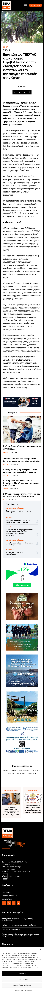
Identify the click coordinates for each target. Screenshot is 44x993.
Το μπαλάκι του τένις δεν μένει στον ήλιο (18, 512)
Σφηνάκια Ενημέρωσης (15, 508)
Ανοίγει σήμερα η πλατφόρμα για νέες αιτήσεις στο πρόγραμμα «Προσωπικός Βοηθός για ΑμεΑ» (20, 935)
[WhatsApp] (29, 92)
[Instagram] (9, 903)
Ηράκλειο (6, 464)
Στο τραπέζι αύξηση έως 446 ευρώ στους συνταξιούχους (18, 521)
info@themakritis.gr (14, 867)
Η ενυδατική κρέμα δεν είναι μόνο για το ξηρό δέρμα (19, 544)
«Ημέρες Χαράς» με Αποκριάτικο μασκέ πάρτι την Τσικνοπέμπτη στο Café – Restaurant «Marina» (32, 809)
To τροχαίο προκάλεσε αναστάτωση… (15, 553)
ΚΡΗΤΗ (6, 47)
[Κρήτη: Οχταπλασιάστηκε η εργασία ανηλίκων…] (22, 429)
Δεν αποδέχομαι (22, 979)
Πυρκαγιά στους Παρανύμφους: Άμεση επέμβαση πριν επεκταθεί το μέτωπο (20, 470)
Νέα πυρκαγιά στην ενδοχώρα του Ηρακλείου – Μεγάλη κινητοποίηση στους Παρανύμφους (21, 483)
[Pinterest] (24, 92)
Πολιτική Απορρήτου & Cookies (23, 990)
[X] (19, 92)
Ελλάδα (9, 517)
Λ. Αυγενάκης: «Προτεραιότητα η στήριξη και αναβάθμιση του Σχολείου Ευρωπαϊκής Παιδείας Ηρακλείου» (11, 812)
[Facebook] (14, 92)
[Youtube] (18, 903)
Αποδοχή (22, 973)
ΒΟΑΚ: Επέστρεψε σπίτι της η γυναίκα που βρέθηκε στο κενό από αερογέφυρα (21, 495)
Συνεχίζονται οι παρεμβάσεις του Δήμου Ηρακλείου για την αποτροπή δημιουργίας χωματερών (19, 533)
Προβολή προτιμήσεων (22, 985)
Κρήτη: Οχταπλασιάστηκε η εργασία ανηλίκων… (22, 447)
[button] (41, 949)
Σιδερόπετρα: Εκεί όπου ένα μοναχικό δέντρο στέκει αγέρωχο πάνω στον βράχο (21, 459)
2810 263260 (10, 869)
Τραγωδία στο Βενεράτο (11, 929)
